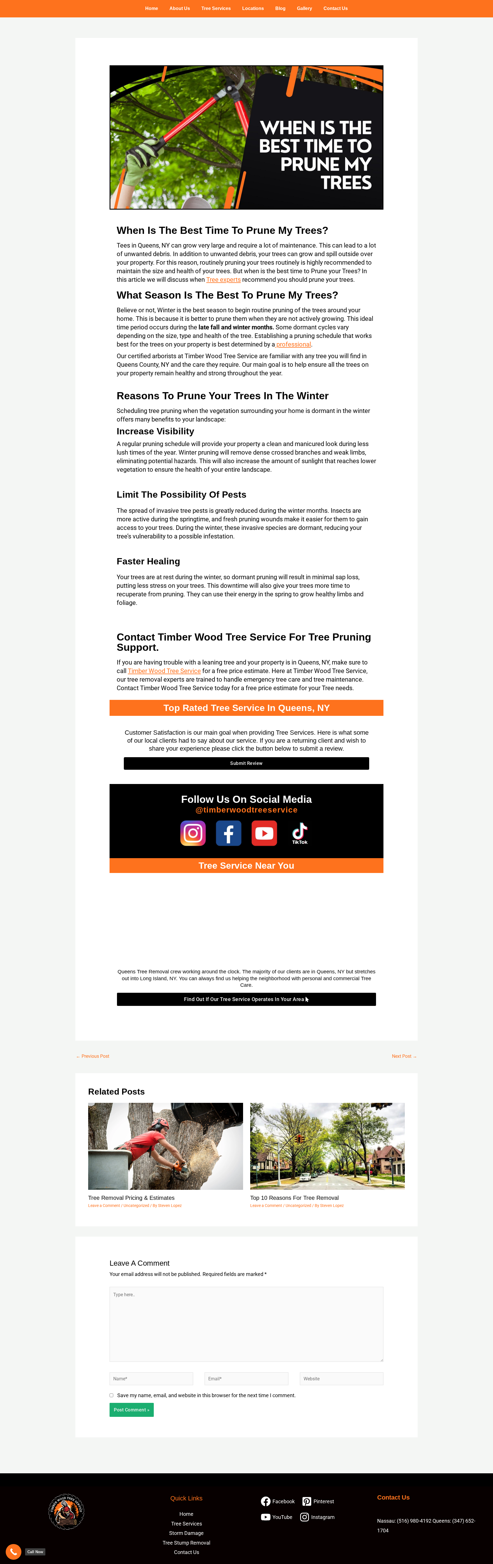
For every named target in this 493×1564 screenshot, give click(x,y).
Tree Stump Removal (186, 1543)
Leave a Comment (104, 1205)
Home (151, 8)
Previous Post (92, 1056)
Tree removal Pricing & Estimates (131, 1198)
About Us (179, 8)
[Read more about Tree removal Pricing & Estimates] (165, 1146)
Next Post (404, 1056)
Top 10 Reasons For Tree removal (294, 1198)
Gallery (304, 8)
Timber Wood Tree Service (164, 670)
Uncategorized (136, 1205)
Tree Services (216, 8)
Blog (280, 8)
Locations (253, 8)
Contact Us (336, 8)
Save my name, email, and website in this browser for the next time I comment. (206, 1395)
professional (293, 344)
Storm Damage (186, 1533)
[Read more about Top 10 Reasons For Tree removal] (327, 1146)
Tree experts (223, 279)
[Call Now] (13, 1552)
